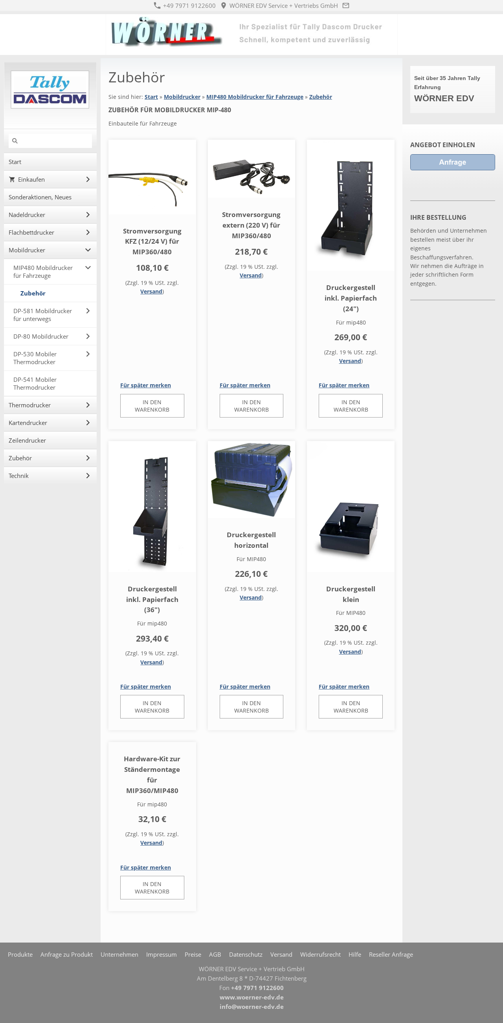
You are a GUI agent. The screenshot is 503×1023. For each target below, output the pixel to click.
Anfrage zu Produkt (66, 954)
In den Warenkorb (152, 405)
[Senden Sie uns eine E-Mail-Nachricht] (346, 5)
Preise (193, 954)
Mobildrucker (182, 96)
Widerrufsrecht (320, 954)
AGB (215, 954)
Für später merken (145, 385)
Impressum (161, 954)
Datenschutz (246, 954)
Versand (151, 291)
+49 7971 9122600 (189, 5)
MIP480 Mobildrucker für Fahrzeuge (254, 96)
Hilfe (355, 954)
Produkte (20, 954)
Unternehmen (119, 954)
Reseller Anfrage (391, 954)
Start (151, 96)
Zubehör (320, 96)
